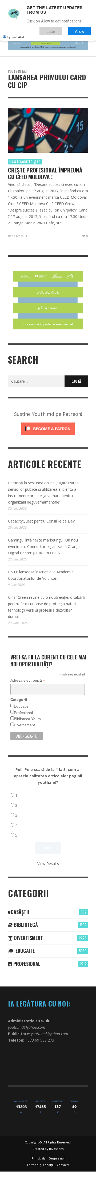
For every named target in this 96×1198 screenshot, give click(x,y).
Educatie (24, 950)
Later (50, 31)
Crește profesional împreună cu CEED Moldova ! (45, 173)
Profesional (23, 713)
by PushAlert (15, 37)
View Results (48, 863)
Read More (16, 236)
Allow (79, 31)
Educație (21, 706)
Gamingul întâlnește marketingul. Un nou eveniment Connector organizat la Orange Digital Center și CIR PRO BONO (44, 546)
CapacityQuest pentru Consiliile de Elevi (41, 521)
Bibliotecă (25, 924)
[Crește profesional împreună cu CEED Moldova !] (39, 130)
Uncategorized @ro (25, 162)
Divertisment (24, 725)
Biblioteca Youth (27, 719)
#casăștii (18, 911)
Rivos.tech (56, 1149)
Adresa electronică (27, 680)
